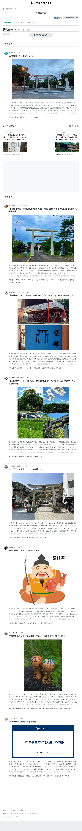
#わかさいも (70, 280)
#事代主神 (29, 117)
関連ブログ (31, 23)
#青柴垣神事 (13, 623)
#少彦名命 (49, 708)
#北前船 (41, 708)
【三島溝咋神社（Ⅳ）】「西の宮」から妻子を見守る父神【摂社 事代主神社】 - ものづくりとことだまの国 (67, 137)
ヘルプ (19, 813)
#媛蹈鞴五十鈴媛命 (48, 368)
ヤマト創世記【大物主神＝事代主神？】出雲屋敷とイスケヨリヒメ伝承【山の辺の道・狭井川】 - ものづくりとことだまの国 (15, 137)
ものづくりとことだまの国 (16, 292)
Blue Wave (12, 52)
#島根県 (17, 537)
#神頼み (23, 280)
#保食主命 (52, 280)
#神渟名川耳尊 (48, 776)
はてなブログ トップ (10, 9)
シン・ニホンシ (13, 718)
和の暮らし (12, 547)
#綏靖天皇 (57, 776)
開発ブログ (25, 813)
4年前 (21, 633)
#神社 (18, 280)
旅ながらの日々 (13, 633)
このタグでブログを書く (71, 17)
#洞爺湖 (30, 280)
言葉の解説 (7, 23)
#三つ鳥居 (12, 368)
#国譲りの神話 (48, 623)
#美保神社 (24, 537)
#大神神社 (29, 368)
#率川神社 (20, 368)
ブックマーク (8, 132)
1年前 (18, 52)
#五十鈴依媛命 (36, 776)
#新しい (37, 280)
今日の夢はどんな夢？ (15, 466)
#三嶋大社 (12, 117)
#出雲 (11, 537)
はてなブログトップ (35, 813)
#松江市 (26, 708)
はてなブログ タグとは (9, 813)
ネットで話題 (19, 23)
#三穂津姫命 (33, 537)
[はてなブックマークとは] (15, 126)
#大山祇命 (20, 117)
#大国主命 (44, 280)
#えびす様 (38, 623)
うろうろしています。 (15, 205)
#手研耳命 (65, 776)
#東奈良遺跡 (30, 456)
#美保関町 (34, 708)
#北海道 (12, 280)
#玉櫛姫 (59, 368)
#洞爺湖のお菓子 (14, 282)
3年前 (25, 466)
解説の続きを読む (40, 35)
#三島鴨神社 (13, 456)
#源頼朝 (36, 117)
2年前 (25, 205)
